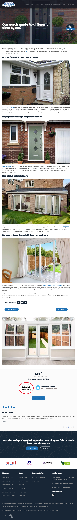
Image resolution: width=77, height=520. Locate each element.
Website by (5, 516)
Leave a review (38, 398)
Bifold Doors (22, 495)
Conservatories (48, 4)
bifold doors (66, 226)
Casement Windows (7, 477)
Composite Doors (23, 477)
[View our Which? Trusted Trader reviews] (26, 389)
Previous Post (12, 309)
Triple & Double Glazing (8, 495)
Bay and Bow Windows (8, 492)
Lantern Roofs (35, 481)
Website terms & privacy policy (11, 506)
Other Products (57, 4)
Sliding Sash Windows (8, 484)
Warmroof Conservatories (38, 477)
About (31, 4)
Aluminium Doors (23, 481)
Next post (61, 309)
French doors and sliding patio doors (52, 285)
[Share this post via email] (18, 302)
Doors (41, 4)
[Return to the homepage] (8, 4)
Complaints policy (43, 506)
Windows (37, 4)
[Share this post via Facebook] (22, 302)
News (67, 4)
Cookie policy (24, 506)
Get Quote (33, 448)
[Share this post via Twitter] (25, 302)
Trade (63, 4)
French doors (22, 492)
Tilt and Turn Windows (8, 488)
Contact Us (46, 448)
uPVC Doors (22, 484)
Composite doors (6, 166)
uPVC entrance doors (8, 107)
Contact (72, 4)
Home (27, 4)
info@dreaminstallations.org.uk (61, 487)
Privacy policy (33, 506)
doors (26, 51)
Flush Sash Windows (8, 481)
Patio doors (22, 488)
